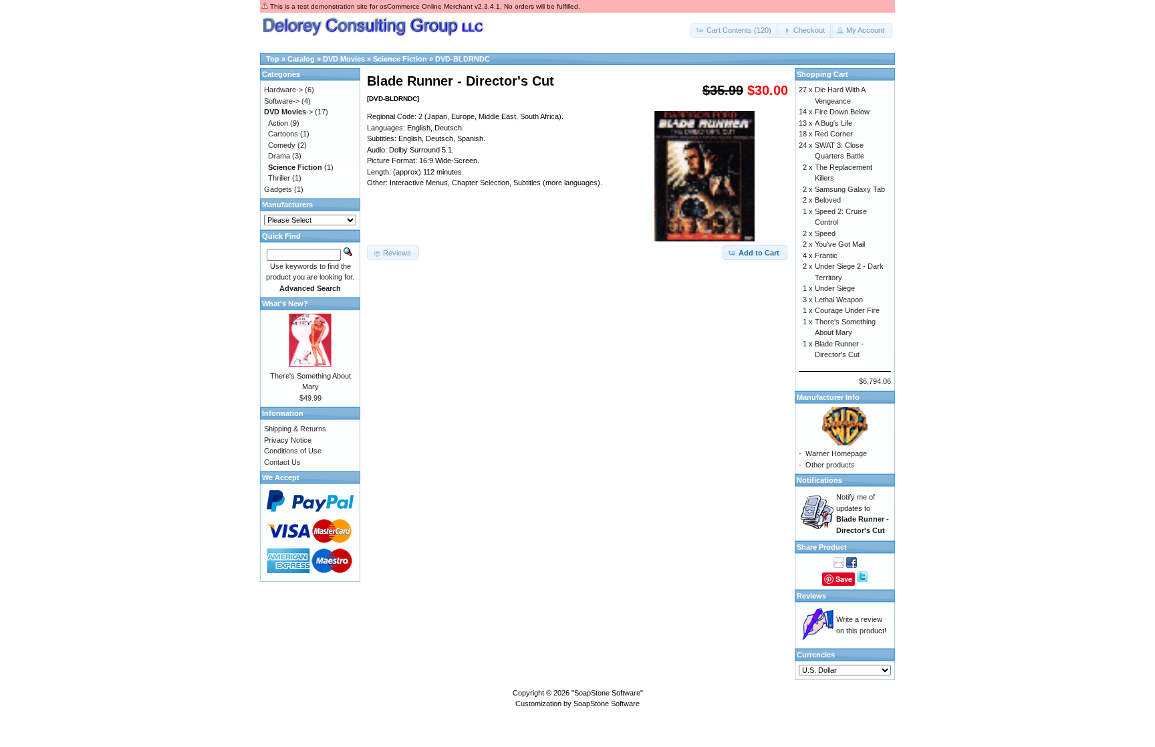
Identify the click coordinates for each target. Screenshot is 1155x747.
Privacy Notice (287, 440)
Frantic (826, 255)
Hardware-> (283, 90)
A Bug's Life (833, 123)
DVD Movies (344, 59)
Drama (279, 156)
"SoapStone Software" (607, 693)
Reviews (811, 596)
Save (844, 579)
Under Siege (835, 288)
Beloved (828, 200)
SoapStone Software (606, 704)
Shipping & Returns (295, 429)
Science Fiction (400, 59)
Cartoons (283, 134)
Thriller (279, 178)
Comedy (281, 145)
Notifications (819, 480)
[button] (734, 30)
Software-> (281, 101)
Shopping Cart (822, 74)
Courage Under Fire (847, 310)
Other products (830, 465)
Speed (825, 233)
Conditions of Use (293, 451)
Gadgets (278, 189)
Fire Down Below (842, 112)
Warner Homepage (836, 453)
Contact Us (282, 462)
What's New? (285, 304)
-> (288, 112)
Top (272, 59)
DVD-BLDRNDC (462, 59)
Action (278, 123)
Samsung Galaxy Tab (850, 189)
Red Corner (834, 134)
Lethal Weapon (839, 300)
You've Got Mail (840, 244)
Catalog (301, 59)
